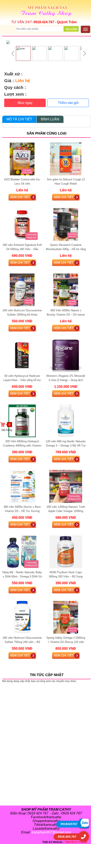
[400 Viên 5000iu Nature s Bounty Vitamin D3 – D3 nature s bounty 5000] (65, 289)
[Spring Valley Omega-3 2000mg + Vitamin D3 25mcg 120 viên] (65, 617)
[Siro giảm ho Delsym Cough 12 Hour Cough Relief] (65, 158)
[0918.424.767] (83, 836)
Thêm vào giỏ (68, 103)
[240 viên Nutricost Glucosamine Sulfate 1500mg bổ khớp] (22, 289)
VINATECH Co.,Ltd (76, 842)
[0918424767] (84, 823)
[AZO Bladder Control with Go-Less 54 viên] (22, 158)
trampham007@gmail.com (51, 832)
